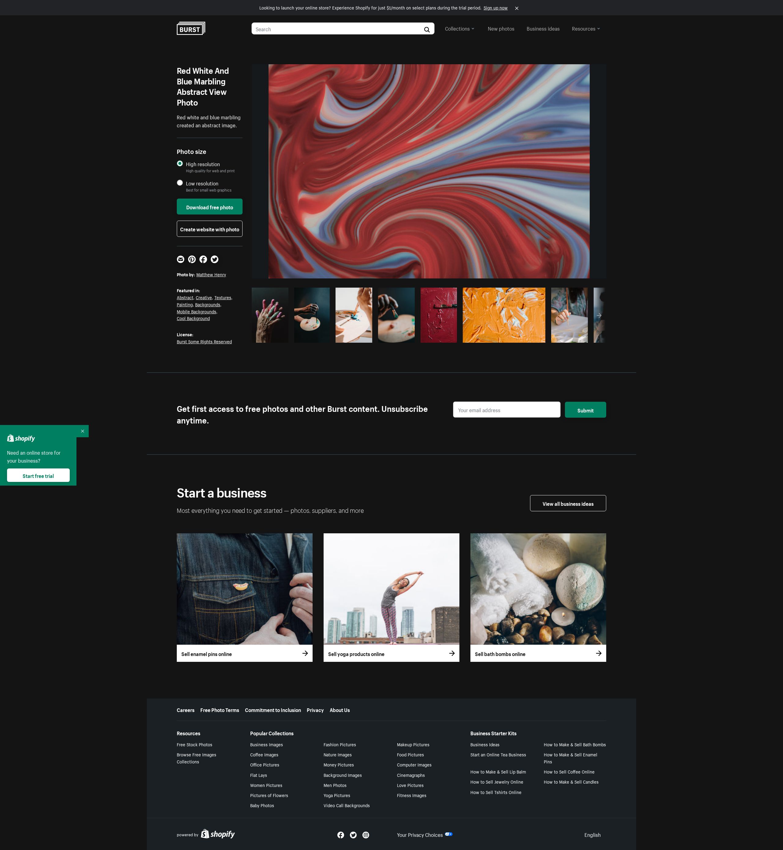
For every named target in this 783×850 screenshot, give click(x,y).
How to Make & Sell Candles (571, 781)
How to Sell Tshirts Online (495, 791)
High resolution (203, 163)
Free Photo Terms (219, 709)
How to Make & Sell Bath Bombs (575, 744)
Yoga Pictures (337, 795)
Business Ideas (484, 744)
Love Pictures (410, 784)
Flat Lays (258, 774)
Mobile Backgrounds (196, 311)
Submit (585, 410)
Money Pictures (339, 764)
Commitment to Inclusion (273, 709)
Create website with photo (209, 229)
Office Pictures (264, 764)
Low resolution (202, 183)
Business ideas (543, 28)
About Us (340, 709)
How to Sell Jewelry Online (496, 781)
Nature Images (338, 754)
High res (503, 336)
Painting (185, 304)
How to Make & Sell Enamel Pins (570, 758)
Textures (222, 297)
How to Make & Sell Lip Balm (498, 771)
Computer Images (414, 764)
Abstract (185, 297)
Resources (584, 28)
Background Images (343, 774)
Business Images (266, 744)
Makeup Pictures (413, 744)
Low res (272, 336)
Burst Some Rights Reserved (204, 341)
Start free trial (38, 475)
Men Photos (335, 784)
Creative (204, 297)
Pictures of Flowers (269, 795)
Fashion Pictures (340, 744)
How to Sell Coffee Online (569, 771)
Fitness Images (411, 795)
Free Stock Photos (194, 744)
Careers (186, 709)
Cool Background (193, 318)
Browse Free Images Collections (196, 758)
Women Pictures (266, 784)
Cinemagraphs (411, 774)
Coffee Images (264, 754)
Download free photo (209, 207)
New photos (501, 28)
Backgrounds (207, 304)
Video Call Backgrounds (347, 805)
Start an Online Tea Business (498, 754)
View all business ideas (568, 503)
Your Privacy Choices (420, 834)
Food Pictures (410, 754)
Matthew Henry (211, 274)
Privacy (315, 709)
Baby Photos (262, 805)
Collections (457, 28)
